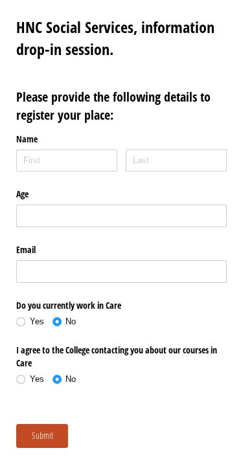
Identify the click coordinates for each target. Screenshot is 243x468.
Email (26, 249)
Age (22, 194)
